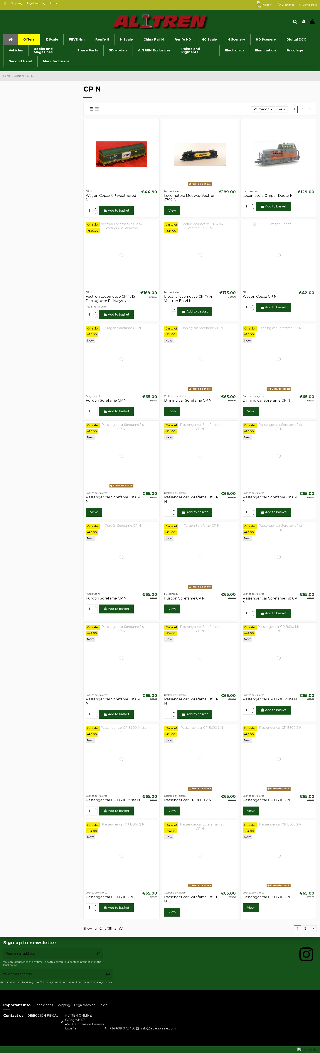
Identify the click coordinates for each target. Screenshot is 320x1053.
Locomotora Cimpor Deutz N (268, 196)
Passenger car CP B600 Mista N (270, 699)
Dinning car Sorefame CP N (188, 400)
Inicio (53, 3)
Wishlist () (287, 4)
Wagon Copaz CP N (260, 296)
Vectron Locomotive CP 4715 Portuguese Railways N (110, 298)
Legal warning (36, 3)
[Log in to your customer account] (304, 21)
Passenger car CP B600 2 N (188, 800)
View (172, 210)
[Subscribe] (98, 953)
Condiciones (43, 1005)
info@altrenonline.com (158, 1028)
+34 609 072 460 (122, 1028)
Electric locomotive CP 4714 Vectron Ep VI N (188, 298)
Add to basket (118, 210)
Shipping (17, 3)
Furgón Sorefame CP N (106, 400)
